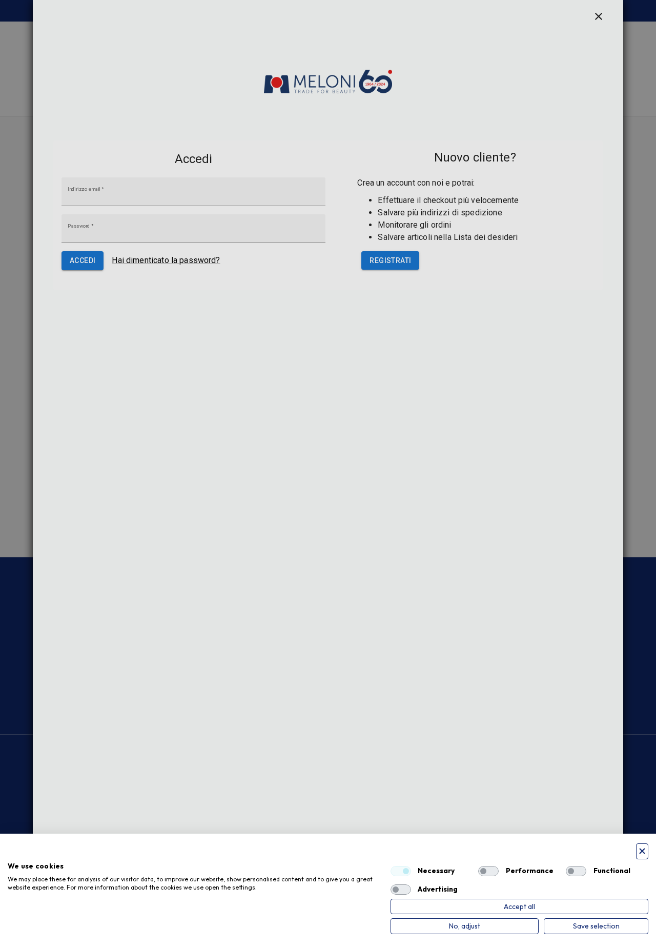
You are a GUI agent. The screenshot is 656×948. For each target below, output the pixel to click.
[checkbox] (401, 871)
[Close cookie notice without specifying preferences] (642, 851)
